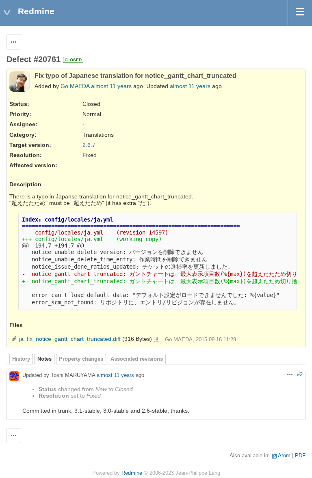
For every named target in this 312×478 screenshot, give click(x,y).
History (21, 359)
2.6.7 (88, 145)
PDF (300, 456)
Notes (44, 359)
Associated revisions (136, 359)
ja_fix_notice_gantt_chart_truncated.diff (70, 339)
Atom (284, 456)
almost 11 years (111, 86)
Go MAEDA (75, 86)
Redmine (131, 473)
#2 (300, 374)
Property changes (81, 359)
